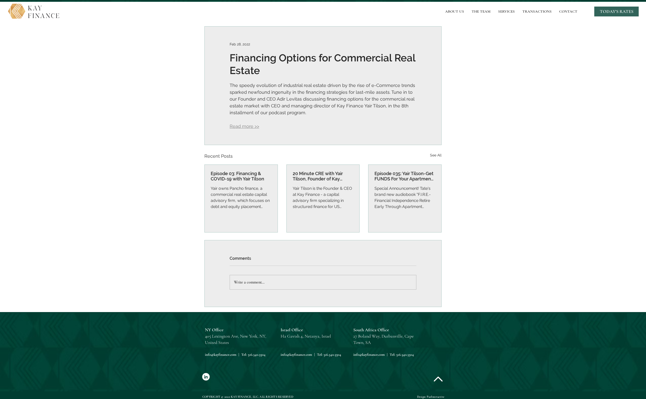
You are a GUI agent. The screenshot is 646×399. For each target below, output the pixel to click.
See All (436, 155)
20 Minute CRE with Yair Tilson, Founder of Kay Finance (318, 176)
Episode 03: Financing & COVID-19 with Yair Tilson (237, 176)
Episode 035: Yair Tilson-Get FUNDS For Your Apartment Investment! (404, 176)
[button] (616, 11)
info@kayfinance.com (220, 354)
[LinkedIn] (206, 377)
